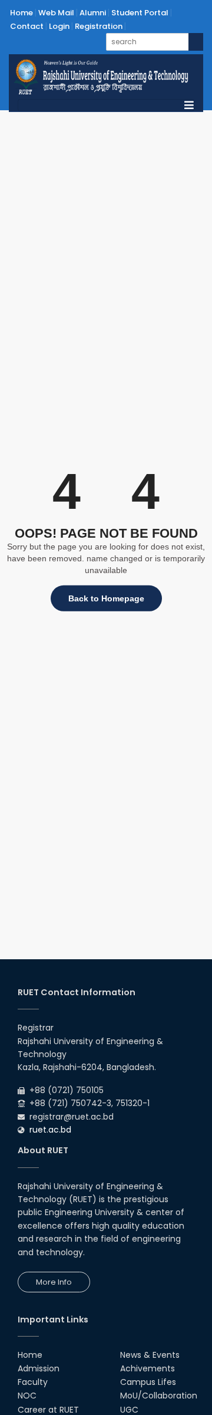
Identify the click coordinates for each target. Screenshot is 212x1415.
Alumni (93, 12)
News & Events (150, 1355)
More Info (54, 1282)
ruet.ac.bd (50, 1130)
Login (59, 26)
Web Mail (56, 12)
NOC (27, 1395)
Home (21, 12)
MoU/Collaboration (158, 1395)
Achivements (147, 1368)
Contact (27, 26)
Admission (38, 1368)
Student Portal (139, 12)
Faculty (33, 1382)
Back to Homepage (106, 598)
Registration (98, 26)
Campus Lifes (148, 1382)
